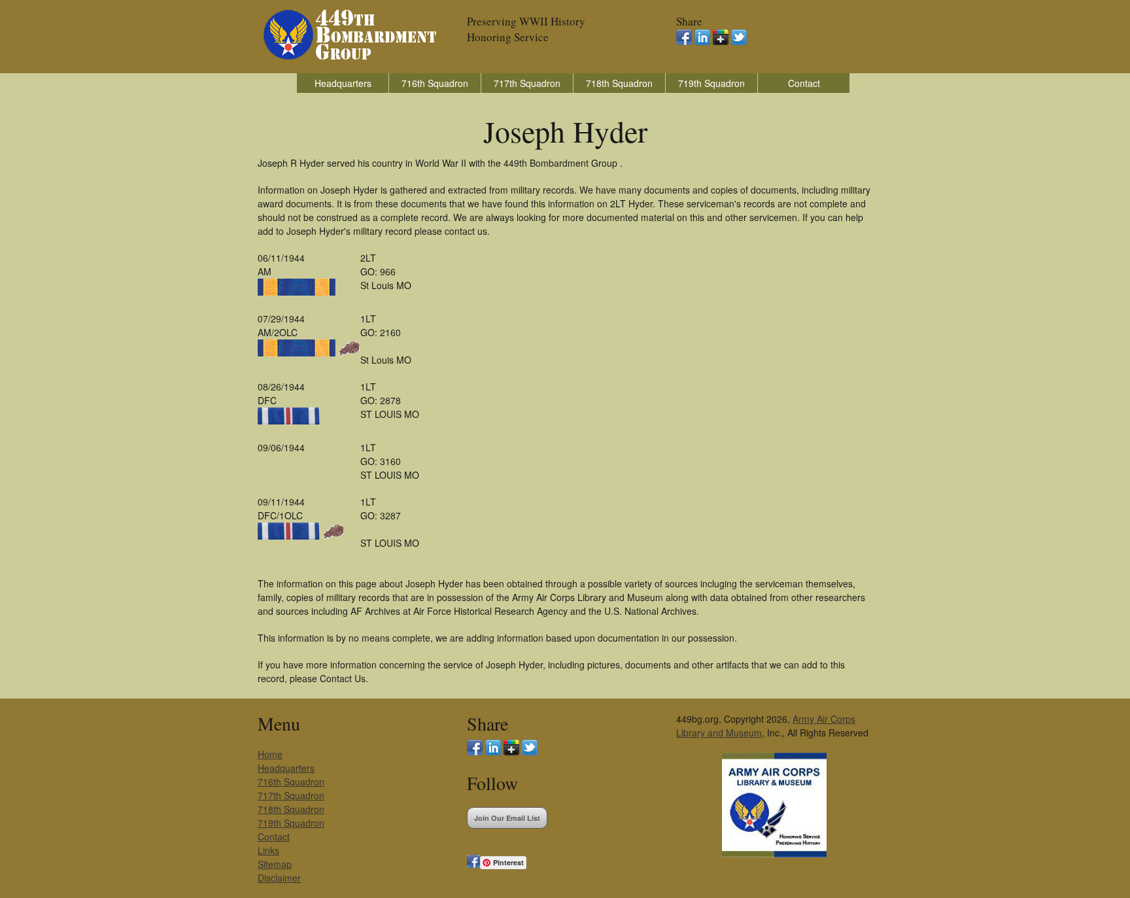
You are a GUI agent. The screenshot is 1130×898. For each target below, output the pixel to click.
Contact (804, 83)
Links (268, 850)
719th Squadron (711, 83)
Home (270, 754)
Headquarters (343, 83)
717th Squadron (527, 83)
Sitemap (275, 864)
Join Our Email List (507, 818)
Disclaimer (279, 877)
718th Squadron (619, 83)
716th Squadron (435, 83)
